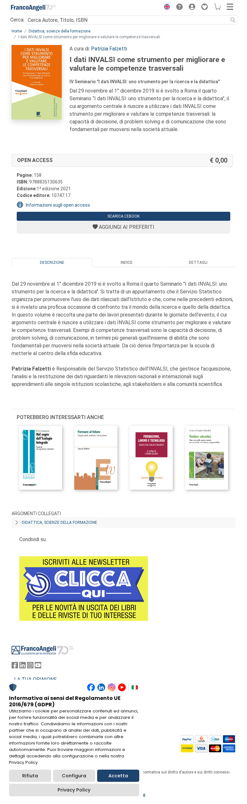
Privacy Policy (74, 790)
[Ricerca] (233, 19)
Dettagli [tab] (198, 262)
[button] (165, 8)
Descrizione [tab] (52, 262)
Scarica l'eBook (123, 216)
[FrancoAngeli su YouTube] (38, 667)
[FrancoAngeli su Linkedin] (22, 667)
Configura (74, 776)
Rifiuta (30, 776)
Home (17, 31)
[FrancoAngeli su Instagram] (30, 667)
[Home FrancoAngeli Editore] (33, 7)
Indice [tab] (127, 262)
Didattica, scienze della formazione (59, 31)
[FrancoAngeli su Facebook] (15, 667)
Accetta (118, 776)
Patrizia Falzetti (109, 49)
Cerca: (17, 20)
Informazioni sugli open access (58, 205)
